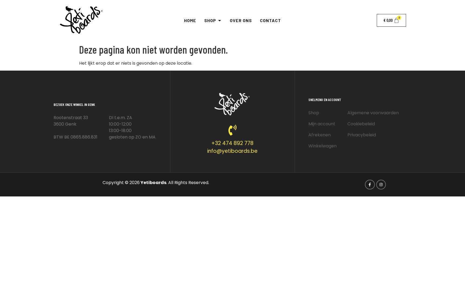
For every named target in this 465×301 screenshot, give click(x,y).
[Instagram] (381, 184)
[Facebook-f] (370, 184)
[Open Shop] (219, 20)
